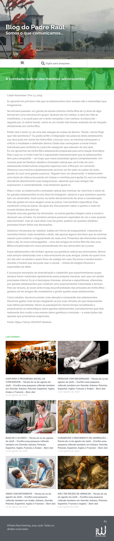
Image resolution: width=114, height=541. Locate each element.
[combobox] (63, 63)
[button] (22, 62)
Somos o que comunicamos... (34, 33)
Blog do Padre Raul (35, 27)
